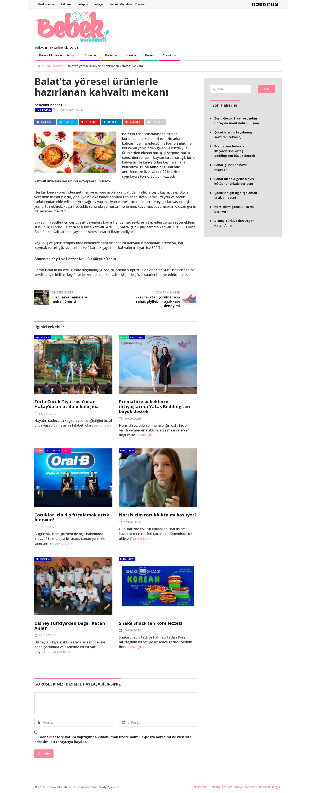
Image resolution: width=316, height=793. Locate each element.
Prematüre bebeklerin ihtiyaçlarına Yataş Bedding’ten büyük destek (154, 406)
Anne (88, 55)
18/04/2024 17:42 (70, 109)
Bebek (149, 55)
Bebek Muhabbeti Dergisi (127, 4)
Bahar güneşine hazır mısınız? (230, 167)
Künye (98, 4)
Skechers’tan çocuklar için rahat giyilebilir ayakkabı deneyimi (157, 301)
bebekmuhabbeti (49, 105)
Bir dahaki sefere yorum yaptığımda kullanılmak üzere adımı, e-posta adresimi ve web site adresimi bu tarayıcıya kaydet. (113, 739)
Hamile (131, 55)
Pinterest (91, 122)
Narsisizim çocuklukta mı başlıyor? (158, 515)
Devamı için (102, 425)
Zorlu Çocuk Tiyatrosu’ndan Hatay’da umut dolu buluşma (66, 404)
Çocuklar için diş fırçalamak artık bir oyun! (71, 517)
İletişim (83, 4)
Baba (109, 55)
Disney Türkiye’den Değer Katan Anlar (69, 625)
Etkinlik (57, 337)
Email (157, 122)
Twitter (69, 122)
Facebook (46, 122)
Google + (135, 122)
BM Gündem (53, 66)
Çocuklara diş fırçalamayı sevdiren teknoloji (233, 134)
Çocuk (167, 55)
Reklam (66, 4)
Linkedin (113, 122)
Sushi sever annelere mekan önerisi (69, 299)
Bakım (39, 450)
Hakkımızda (46, 4)
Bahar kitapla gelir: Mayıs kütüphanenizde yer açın (234, 181)
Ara (266, 89)
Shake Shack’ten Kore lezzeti (150, 623)
